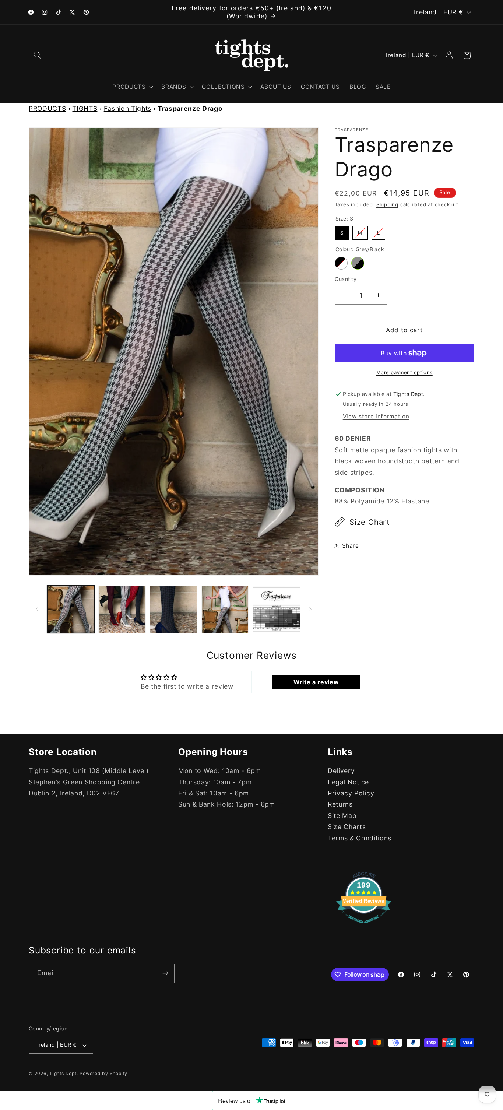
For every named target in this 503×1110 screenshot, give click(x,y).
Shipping (387, 204)
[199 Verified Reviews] (363, 926)
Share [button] (350, 545)
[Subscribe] (165, 973)
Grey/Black (357, 263)
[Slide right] (310, 609)
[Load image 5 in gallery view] (276, 609)
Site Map (342, 815)
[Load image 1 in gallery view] (71, 609)
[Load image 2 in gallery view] (122, 609)
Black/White (341, 263)
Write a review (316, 682)
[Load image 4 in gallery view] (225, 609)
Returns (340, 804)
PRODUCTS (47, 108)
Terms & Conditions (359, 838)
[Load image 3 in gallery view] (173, 609)
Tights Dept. (63, 1073)
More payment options (404, 372)
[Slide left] (37, 609)
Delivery (341, 770)
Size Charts (347, 826)
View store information (376, 416)
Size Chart (369, 522)
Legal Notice (348, 782)
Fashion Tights (127, 108)
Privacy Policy (351, 793)
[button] (37, 55)
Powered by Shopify (103, 1073)
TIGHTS (84, 108)
